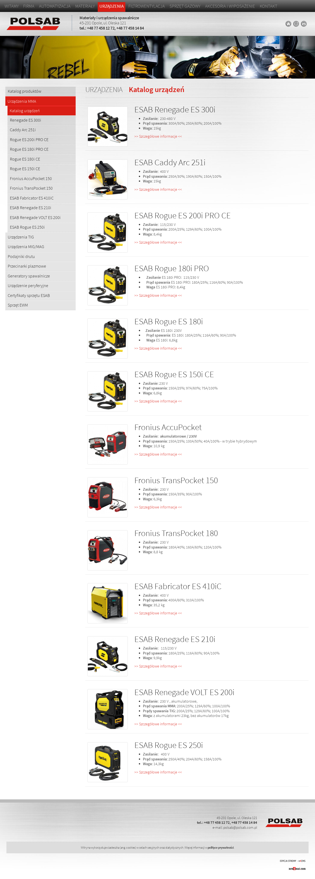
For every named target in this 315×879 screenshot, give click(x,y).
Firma (28, 6)
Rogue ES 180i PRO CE (29, 149)
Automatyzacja (54, 6)
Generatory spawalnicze (29, 276)
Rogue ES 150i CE (25, 168)
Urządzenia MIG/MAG (26, 246)
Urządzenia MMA (22, 101)
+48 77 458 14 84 (130, 28)
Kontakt (268, 6)
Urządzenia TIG (21, 237)
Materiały (85, 6)
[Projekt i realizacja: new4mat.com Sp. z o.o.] (297, 868)
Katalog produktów (24, 91)
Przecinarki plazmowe (27, 266)
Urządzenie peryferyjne (28, 285)
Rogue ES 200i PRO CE (29, 139)
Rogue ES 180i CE (25, 159)
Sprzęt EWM (18, 305)
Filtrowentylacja (146, 6)
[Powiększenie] (107, 126)
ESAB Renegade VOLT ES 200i (35, 217)
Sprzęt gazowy (185, 6)
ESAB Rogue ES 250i (27, 227)
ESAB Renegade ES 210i (30, 207)
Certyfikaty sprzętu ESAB (29, 295)
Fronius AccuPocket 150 (31, 178)
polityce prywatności (221, 847)
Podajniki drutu (21, 256)
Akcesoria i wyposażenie (230, 6)
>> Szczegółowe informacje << (158, 136)
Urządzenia (111, 6)
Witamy (11, 6)
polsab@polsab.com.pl (240, 827)
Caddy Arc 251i (23, 129)
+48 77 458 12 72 (100, 28)
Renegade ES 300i (25, 120)
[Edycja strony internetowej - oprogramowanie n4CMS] (293, 860)
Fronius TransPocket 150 (31, 188)
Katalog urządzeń (25, 110)
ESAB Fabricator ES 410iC (32, 198)
